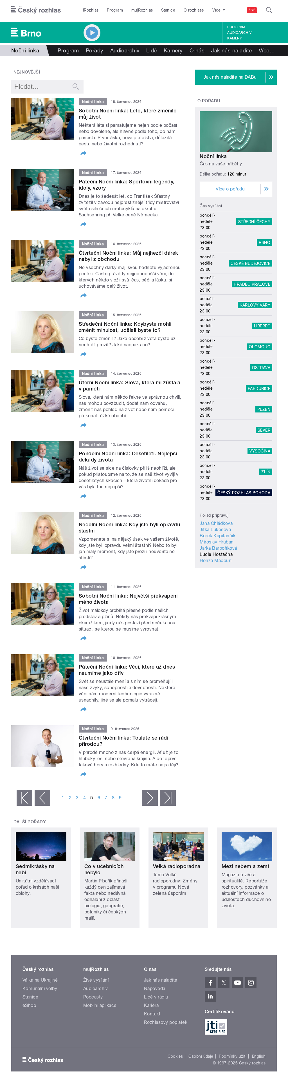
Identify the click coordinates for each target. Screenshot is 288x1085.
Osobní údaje (200, 1056)
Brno (264, 242)
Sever (264, 430)
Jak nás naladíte (231, 50)
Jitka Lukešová (215, 529)
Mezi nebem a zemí (245, 866)
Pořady (95, 50)
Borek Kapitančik (217, 535)
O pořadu (208, 100)
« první (24, 798)
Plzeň (263, 409)
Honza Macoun (215, 560)
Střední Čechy (254, 221)
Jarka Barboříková (218, 548)
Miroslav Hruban (216, 542)
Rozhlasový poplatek (165, 1022)
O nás (197, 50)
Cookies (175, 1056)
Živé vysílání (96, 980)
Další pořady (30, 821)
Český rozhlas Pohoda (243, 492)
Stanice (168, 10)
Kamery (234, 38)
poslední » (168, 798)
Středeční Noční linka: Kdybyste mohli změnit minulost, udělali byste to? (125, 327)
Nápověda (154, 988)
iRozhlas (91, 10)
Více (267, 50)
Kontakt (152, 1014)
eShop (29, 1005)
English (259, 1056)
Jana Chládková (216, 523)
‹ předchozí (42, 798)
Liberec (262, 325)
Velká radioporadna (177, 866)
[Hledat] (269, 10)
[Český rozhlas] (36, 10)
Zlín (265, 471)
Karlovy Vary (255, 305)
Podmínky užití (232, 1056)
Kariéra (151, 1005)
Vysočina (259, 451)
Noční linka (213, 156)
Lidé (151, 50)
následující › (150, 798)
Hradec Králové (252, 284)
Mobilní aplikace (100, 1005)
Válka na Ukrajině (40, 980)
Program (115, 10)
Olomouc (259, 346)
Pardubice (259, 388)
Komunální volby (39, 988)
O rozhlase (194, 10)
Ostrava (261, 367)
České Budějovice (250, 263)
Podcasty (93, 997)
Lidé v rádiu (156, 997)
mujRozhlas (142, 10)
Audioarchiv (239, 33)
